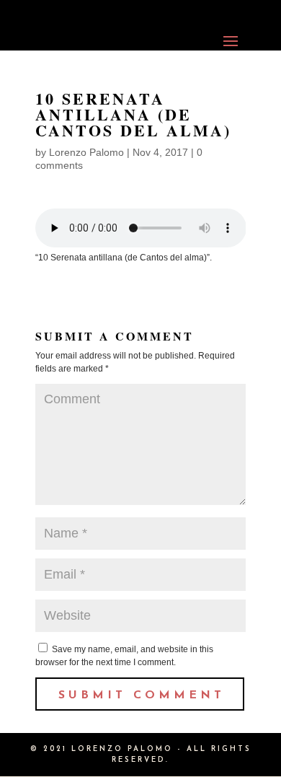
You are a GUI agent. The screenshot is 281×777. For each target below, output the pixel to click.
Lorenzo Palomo (86, 152)
